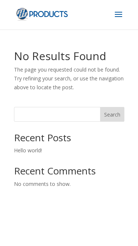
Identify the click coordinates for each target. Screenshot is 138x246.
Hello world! (28, 150)
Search (112, 114)
